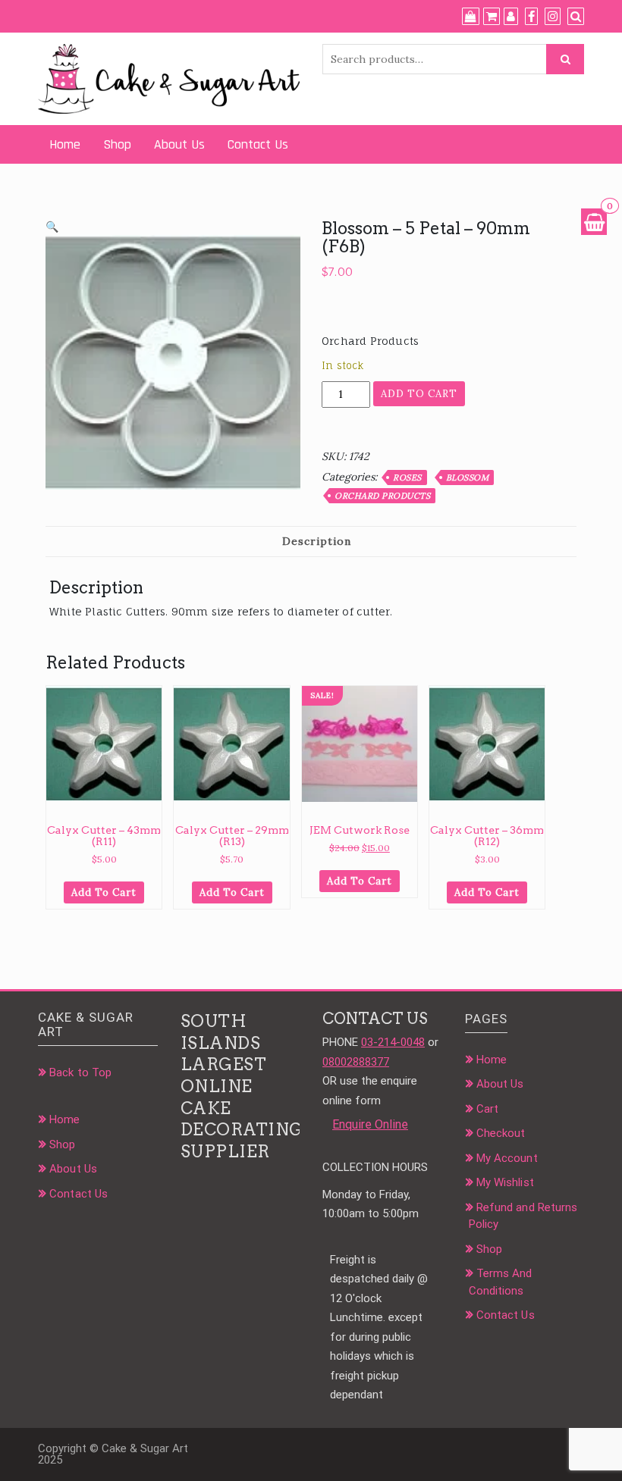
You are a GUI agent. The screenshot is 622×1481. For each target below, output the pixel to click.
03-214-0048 (393, 1042)
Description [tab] (316, 541)
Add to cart (419, 393)
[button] (52, 226)
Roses (407, 477)
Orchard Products (382, 495)
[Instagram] (553, 16)
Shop (117, 144)
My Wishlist (505, 1182)
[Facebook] (531, 16)
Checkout (501, 1133)
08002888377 (355, 1062)
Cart (487, 1109)
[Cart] (491, 16)
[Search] (575, 16)
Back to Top (80, 1072)
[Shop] (470, 16)
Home (64, 144)
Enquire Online (370, 1124)
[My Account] (511, 16)
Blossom (467, 477)
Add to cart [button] (104, 892)
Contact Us (258, 144)
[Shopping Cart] (594, 221)
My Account (507, 1158)
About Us (179, 144)
